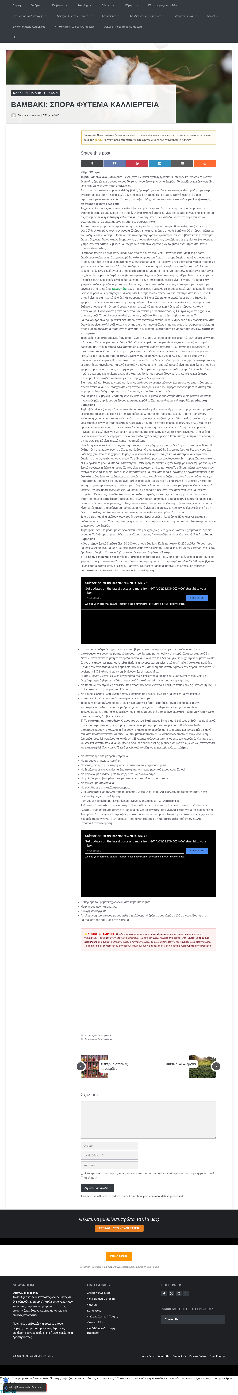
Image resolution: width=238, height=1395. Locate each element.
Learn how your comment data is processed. (156, 1196)
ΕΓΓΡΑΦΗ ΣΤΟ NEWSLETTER (119, 1228)
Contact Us (171, 1319)
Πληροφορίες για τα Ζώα (162, 5)
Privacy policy (197, 1356)
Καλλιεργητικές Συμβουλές (145, 15)
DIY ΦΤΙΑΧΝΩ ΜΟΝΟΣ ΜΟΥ (37, 1356)
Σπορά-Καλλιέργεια (98, 1292)
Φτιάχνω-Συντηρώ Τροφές (72, 15)
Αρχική (17, 5)
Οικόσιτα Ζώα (95, 1322)
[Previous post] (80, 1066)
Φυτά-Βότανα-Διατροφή (101, 1298)
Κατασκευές (109, 15)
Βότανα (106, 5)
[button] (14, 37)
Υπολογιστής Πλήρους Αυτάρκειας (74, 26)
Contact (177, 1356)
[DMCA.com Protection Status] (8, 1392)
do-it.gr (98, 139)
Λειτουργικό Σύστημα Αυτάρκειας (123, 26)
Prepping (83, 5)
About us (163, 1356)
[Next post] (216, 1066)
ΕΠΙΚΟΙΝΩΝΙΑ (119, 1256)
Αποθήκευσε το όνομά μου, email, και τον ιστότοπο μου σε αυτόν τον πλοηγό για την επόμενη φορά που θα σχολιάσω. (150, 1175)
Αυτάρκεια (36, 5)
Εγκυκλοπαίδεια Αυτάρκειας (29, 26)
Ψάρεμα (129, 5)
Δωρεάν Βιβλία (184, 15)
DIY (15, 1301)
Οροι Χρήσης (217, 1356)
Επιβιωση (57, 5)
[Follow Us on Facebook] (164, 1293)
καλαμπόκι (119, 288)
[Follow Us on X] (171, 1293)
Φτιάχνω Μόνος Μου (26, 1292)
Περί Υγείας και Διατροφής (28, 15)
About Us (212, 15)
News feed (148, 1356)
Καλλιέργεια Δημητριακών (35, 93)
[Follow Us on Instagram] (179, 1293)
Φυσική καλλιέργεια (181, 1064)
